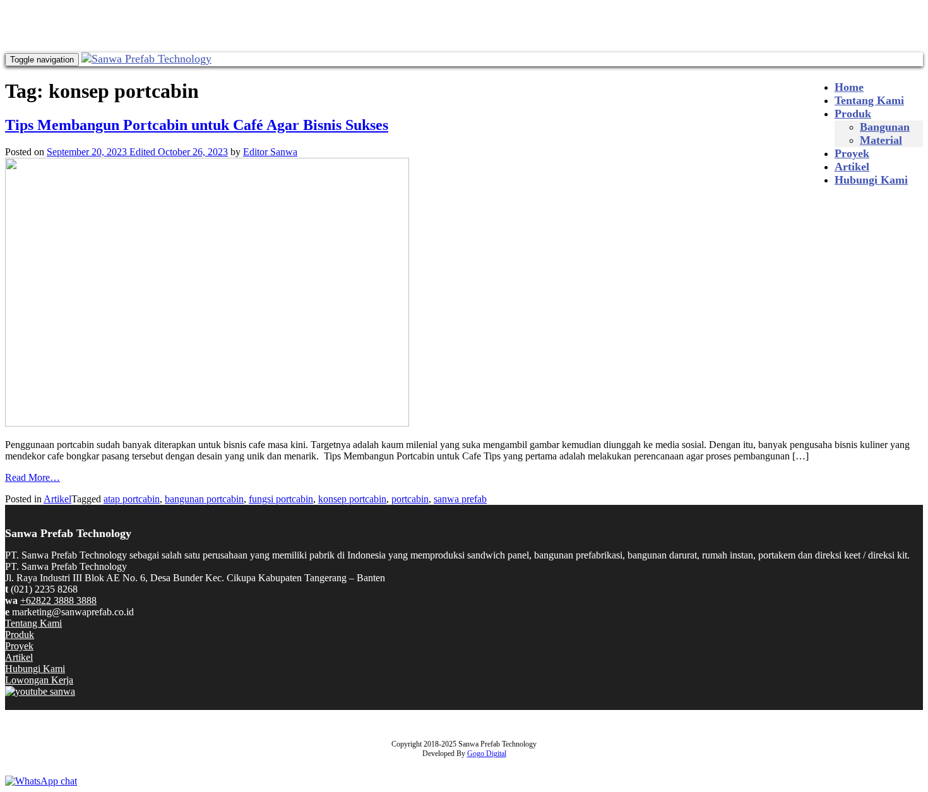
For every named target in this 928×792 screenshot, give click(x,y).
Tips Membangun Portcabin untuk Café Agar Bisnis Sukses (196, 125)
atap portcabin (132, 499)
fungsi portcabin (281, 499)
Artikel (852, 166)
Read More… (32, 477)
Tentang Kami (869, 100)
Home (849, 87)
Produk (853, 113)
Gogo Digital (486, 753)
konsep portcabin (352, 499)
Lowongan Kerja (39, 680)
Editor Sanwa (270, 151)
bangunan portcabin (204, 499)
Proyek (852, 153)
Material (881, 140)
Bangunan (885, 127)
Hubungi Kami (871, 180)
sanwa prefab (460, 499)
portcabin (410, 499)
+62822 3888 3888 (58, 600)
